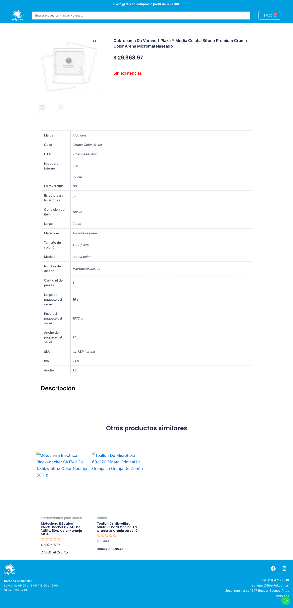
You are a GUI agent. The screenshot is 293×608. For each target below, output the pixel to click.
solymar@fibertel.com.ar (270, 585)
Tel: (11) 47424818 (275, 580)
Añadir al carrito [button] (54, 552)
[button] (94, 41)
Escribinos (281, 596)
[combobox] (141, 15)
